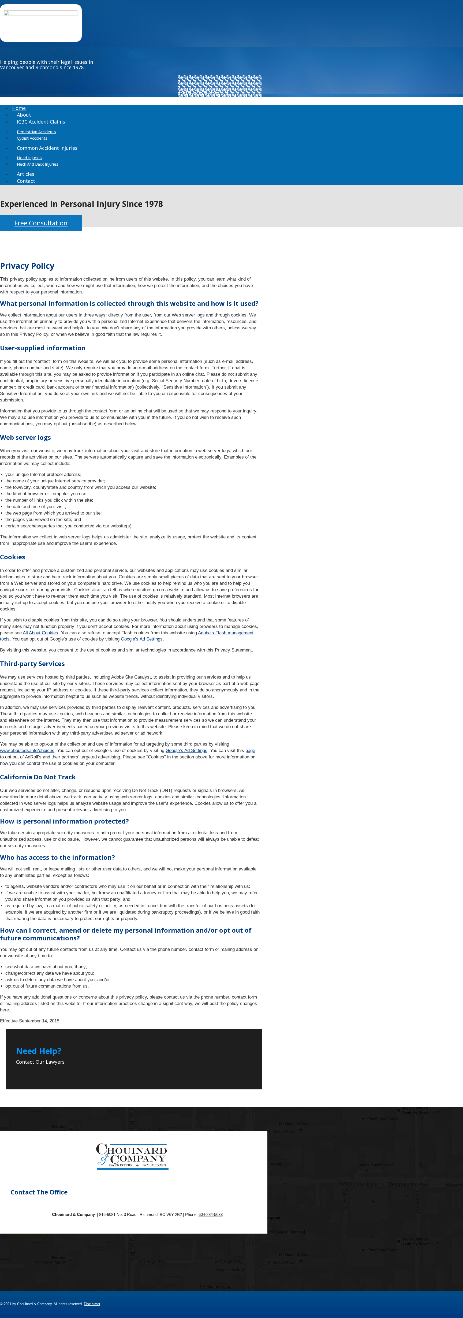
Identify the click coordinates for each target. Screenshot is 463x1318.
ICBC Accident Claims (41, 121)
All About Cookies (40, 632)
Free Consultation (41, 222)
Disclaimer (92, 1304)
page (250, 750)
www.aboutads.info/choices (27, 750)
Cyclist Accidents (32, 138)
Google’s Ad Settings (142, 639)
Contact (26, 181)
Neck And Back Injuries (37, 164)
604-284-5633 (211, 1214)
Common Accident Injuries (47, 148)
